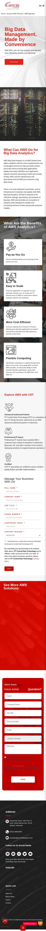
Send (23, 779)
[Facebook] (13, 854)
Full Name (10, 488)
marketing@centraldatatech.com (21, 838)
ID (43, 6)
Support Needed (13, 532)
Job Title (10, 505)
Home (3, 14)
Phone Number (12, 514)
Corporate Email (14, 523)
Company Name (12, 497)
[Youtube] (30, 854)
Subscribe (10, 867)
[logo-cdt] (12, 5)
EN (40, 6)
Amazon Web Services (15, 14)
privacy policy (19, 766)
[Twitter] (25, 854)
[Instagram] (19, 854)
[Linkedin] (8, 854)
